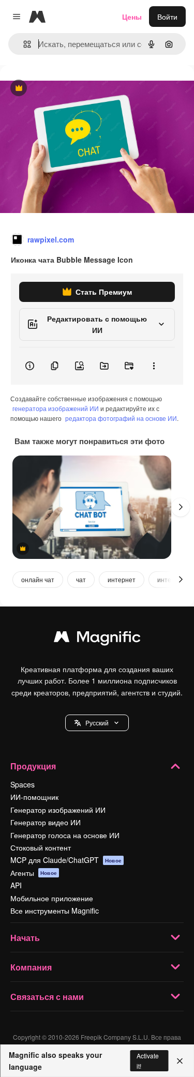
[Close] (179, 1061)
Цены (132, 16)
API (16, 885)
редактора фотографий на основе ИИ (121, 418)
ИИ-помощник (34, 797)
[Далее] (180, 507)
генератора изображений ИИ (55, 408)
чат (81, 579)
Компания (31, 967)
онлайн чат (37, 579)
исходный (69, 88)
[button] (97, 723)
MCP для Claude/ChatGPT (66, 860)
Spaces (22, 784)
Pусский (97, 722)
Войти (167, 16)
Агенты (33, 873)
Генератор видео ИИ (45, 822)
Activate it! (148, 1060)
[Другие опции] (153, 366)
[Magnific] (97, 639)
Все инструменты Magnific (54, 910)
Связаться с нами (47, 997)
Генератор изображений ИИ (58, 810)
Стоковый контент (40, 847)
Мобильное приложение (51, 898)
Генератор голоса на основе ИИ (65, 835)
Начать (25, 938)
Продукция (33, 766)
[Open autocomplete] (23, 44)
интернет (122, 579)
